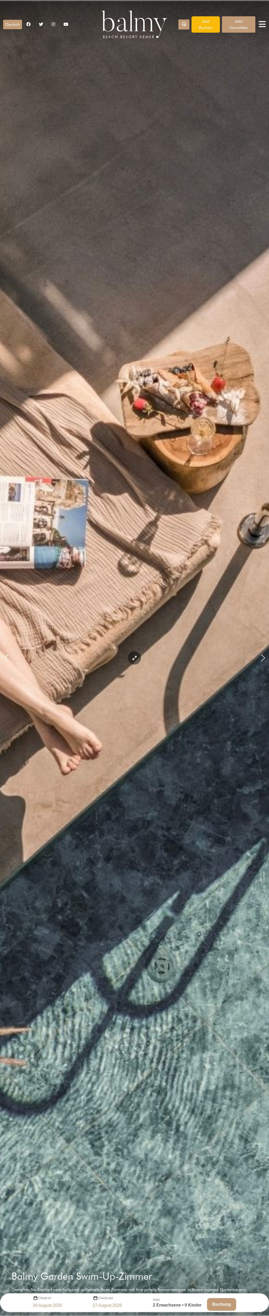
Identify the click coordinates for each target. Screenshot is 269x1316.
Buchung (221, 1304)
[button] (12, 24)
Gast (156, 1300)
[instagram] (53, 24)
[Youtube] (66, 24)
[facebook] (28, 24)
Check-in (44, 1298)
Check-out (105, 1298)
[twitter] (41, 24)
